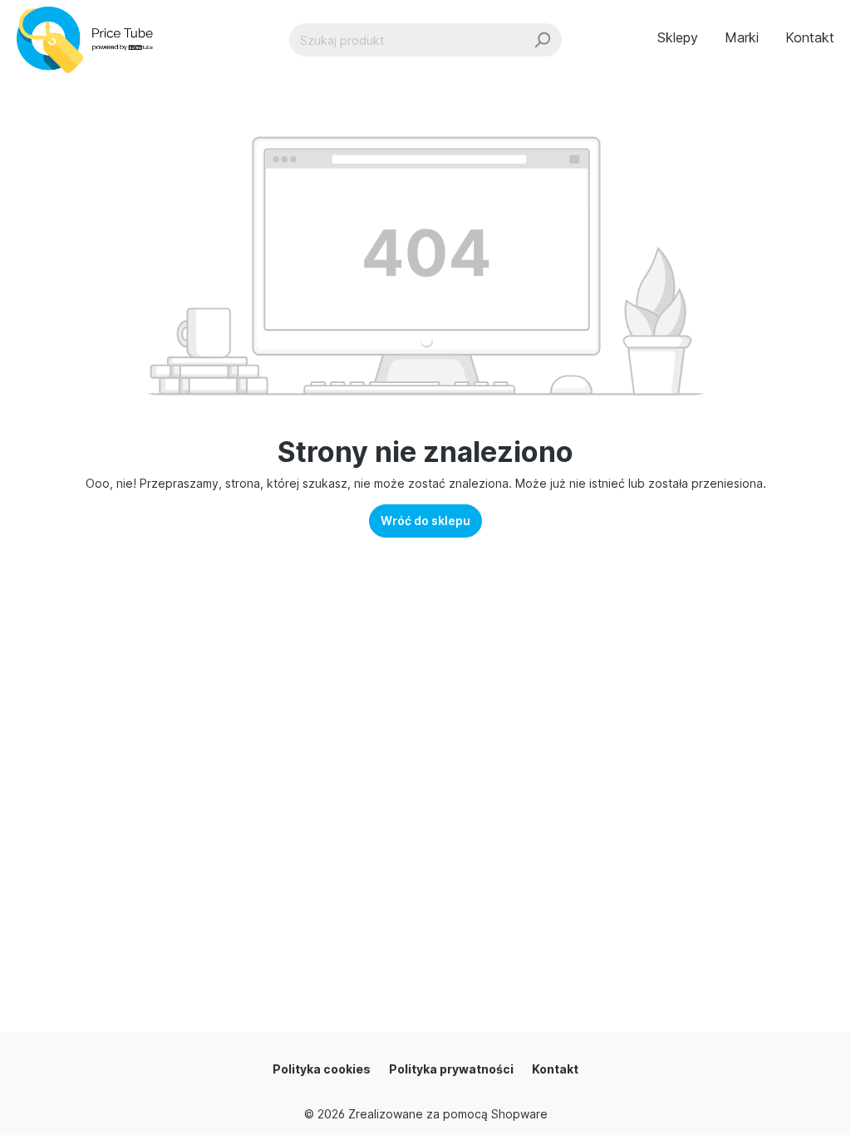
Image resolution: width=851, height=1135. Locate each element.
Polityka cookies (322, 1069)
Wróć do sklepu (425, 520)
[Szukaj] (542, 40)
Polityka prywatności (451, 1069)
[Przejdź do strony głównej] (92, 40)
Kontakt (555, 1069)
